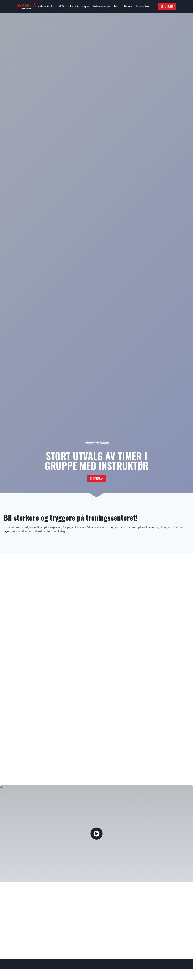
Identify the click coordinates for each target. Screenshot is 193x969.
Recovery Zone (142, 6)
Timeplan (128, 6)
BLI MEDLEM (167, 6)
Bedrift (117, 6)
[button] (96, 833)
